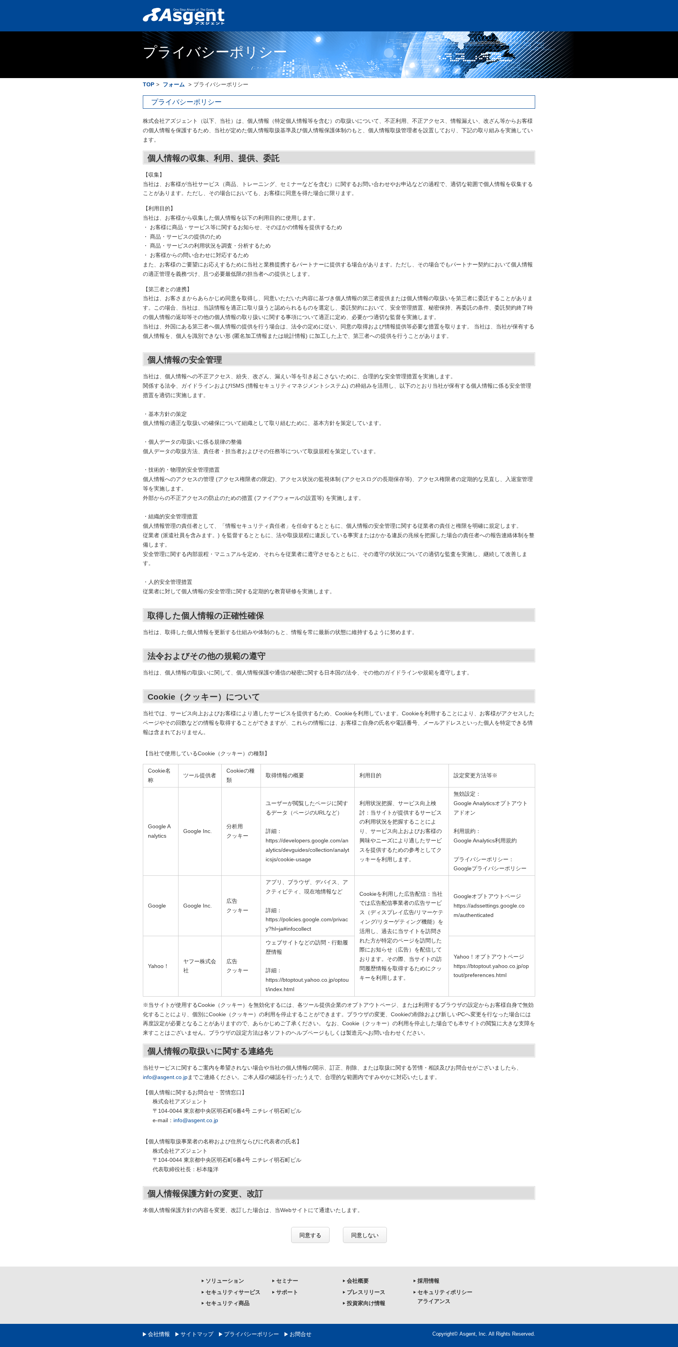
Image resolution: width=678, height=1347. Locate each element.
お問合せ (301, 1334)
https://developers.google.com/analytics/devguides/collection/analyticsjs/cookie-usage (307, 849)
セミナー (287, 1281)
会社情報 (159, 1334)
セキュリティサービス (233, 1292)
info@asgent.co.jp (165, 1077)
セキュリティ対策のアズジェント (183, 16)
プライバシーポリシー (251, 1334)
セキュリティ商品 (228, 1303)
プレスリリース (366, 1292)
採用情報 (428, 1281)
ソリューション (225, 1281)
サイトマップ (196, 1334)
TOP (148, 84)
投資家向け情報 (366, 1303)
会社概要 (358, 1281)
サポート (287, 1292)
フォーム (174, 84)
